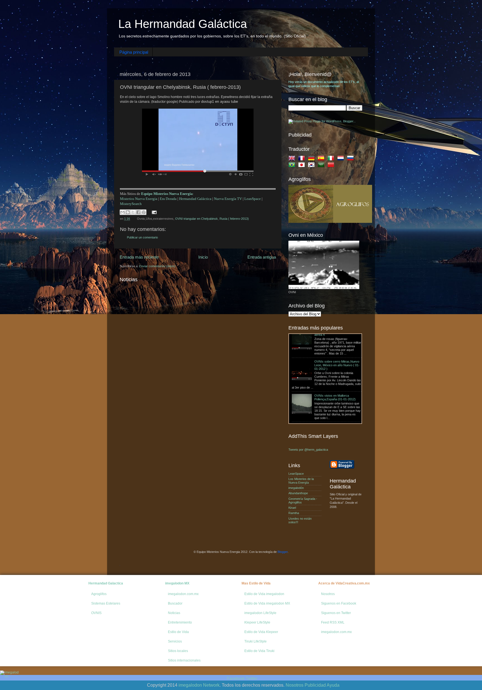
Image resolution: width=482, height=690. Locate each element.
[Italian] (331, 159)
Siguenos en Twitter (336, 613)
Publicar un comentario (142, 237)
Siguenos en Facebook (338, 603)
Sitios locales (178, 651)
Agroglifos (99, 594)
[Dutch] (341, 159)
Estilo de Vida (178, 632)
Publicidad (315, 685)
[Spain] (322, 159)
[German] (312, 159)
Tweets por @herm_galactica (308, 449)
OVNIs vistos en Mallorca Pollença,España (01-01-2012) (335, 371)
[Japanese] (302, 166)
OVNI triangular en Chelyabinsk (196, 218)
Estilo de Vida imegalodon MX (267, 603)
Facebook (236, 678)
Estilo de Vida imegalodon (264, 594)
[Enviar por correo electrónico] (122, 212)
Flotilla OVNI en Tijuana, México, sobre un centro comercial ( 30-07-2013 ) (336, 403)
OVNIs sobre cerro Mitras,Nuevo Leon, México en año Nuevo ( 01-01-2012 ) (337, 339)
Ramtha (293, 513)
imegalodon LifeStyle (260, 613)
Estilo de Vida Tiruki (259, 651)
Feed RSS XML (332, 622)
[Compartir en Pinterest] (143, 212)
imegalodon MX (177, 583)
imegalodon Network (199, 685)
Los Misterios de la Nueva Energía (301, 480)
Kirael (292, 507)
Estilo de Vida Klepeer (261, 632)
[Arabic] (322, 166)
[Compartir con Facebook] (138, 212)
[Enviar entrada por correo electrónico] (153, 212)
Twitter (251, 678)
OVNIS (96, 613)
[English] (292, 159)
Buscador (175, 603)
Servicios (175, 641)
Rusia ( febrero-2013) (234, 218)
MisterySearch (131, 204)
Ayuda (333, 685)
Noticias (174, 613)
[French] (302, 159)
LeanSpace (252, 199)
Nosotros (328, 594)
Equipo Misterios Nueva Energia (167, 194)
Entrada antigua (261, 257)
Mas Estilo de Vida (256, 583)
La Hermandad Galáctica (182, 23)
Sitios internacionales (184, 660)
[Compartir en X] (133, 212)
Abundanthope (298, 493)
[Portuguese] (292, 166)
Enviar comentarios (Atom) (157, 266)
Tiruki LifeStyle (255, 641)
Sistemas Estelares (105, 603)
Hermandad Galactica (105, 583)
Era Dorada (168, 199)
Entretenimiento (180, 622)
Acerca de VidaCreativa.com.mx (344, 583)
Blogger (283, 551)
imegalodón (296, 488)
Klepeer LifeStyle (257, 622)
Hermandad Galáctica (195, 199)
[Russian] (351, 159)
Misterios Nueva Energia (138, 199)
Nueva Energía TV (228, 199)
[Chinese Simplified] (331, 166)
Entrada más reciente (139, 257)
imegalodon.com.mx (183, 594)
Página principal (133, 52)
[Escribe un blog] (128, 212)
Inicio (203, 257)
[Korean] (312, 166)
